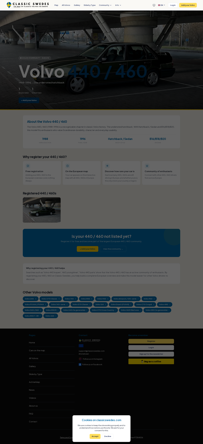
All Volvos (66, 5)
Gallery (77, 5)
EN (162, 5)
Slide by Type (89, 5)
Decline (107, 436)
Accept (95, 436)
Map (56, 5)
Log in (173, 5)
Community (104, 5)
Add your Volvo (188, 5)
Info (117, 5)
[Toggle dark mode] (154, 5)
